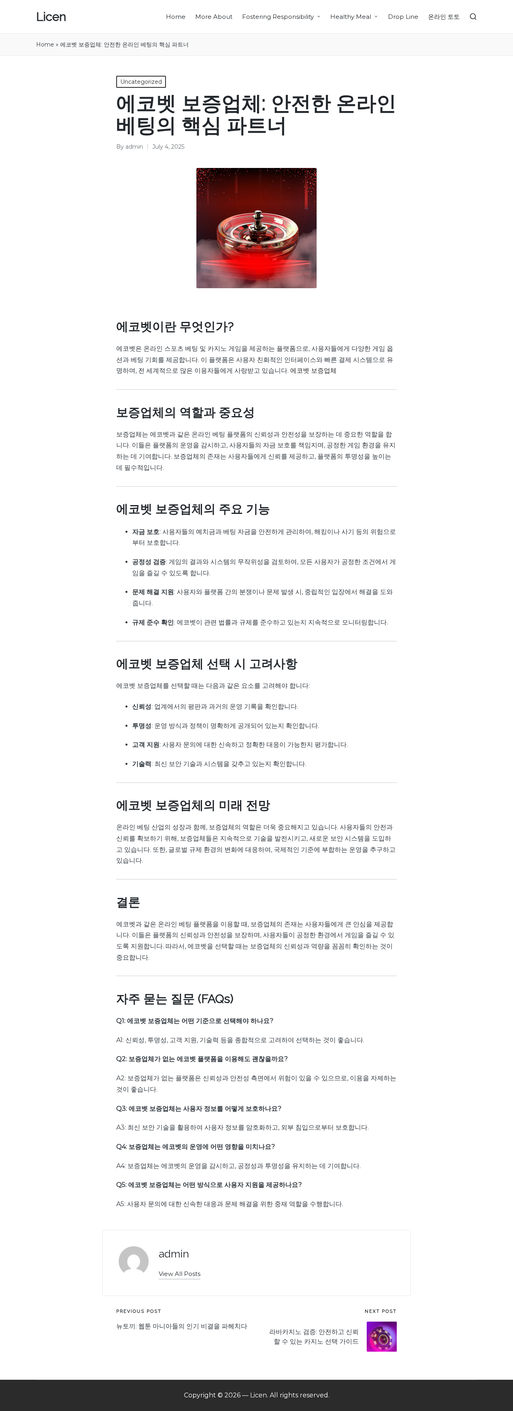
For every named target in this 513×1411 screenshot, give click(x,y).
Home (45, 44)
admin (174, 1254)
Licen (51, 16)
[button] (179, 1273)
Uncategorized (141, 81)
